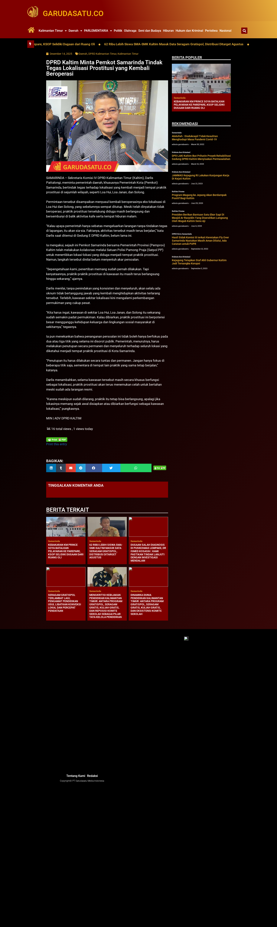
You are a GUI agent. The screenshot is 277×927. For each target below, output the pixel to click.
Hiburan (168, 30)
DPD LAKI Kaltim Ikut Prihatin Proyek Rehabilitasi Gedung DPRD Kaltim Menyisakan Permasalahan (201, 157)
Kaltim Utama (178, 191)
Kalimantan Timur (51, 30)
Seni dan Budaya (149, 30)
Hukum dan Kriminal (189, 30)
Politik (118, 30)
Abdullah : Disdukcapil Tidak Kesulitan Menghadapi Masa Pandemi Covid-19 (195, 138)
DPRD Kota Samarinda (182, 234)
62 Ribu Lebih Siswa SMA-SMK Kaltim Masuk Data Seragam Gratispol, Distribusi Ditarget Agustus (147, 44)
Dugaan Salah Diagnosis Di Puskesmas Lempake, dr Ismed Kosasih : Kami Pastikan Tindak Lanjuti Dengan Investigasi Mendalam (148, 552)
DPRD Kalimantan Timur (102, 53)
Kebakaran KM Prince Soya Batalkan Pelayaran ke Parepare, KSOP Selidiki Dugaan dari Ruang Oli (65, 551)
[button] (244, 31)
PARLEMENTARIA (96, 30)
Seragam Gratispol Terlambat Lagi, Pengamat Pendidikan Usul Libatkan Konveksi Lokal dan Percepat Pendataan (64, 602)
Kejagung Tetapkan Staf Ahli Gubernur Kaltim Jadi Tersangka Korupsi (199, 262)
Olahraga (130, 30)
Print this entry (56, 444)
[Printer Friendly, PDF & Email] (56, 439)
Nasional (225, 30)
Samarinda (177, 132)
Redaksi (92, 776)
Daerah (73, 30)
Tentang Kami (75, 776)
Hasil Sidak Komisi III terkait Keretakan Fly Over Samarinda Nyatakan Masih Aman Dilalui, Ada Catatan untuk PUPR (200, 240)
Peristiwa (211, 30)
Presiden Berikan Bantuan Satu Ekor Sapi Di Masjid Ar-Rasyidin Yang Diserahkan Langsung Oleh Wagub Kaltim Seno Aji (200, 218)
